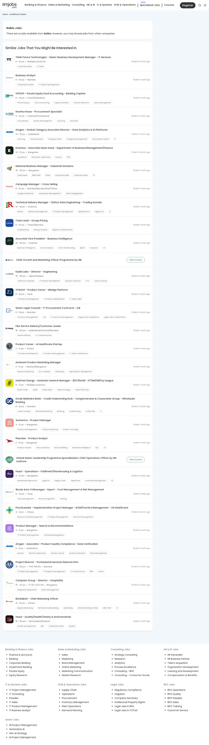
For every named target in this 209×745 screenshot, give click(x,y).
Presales (13, 698)
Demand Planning (72, 710)
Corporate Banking (19, 663)
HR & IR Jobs (171, 649)
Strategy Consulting (126, 654)
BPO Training (175, 706)
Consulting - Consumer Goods (132, 675)
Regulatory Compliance (128, 690)
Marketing (67, 658)
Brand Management (73, 663)
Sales (65, 654)
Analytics (120, 663)
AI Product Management (23, 725)
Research (120, 658)
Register (187, 5)
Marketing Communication (77, 671)
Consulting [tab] (78, 4)
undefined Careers (18, 14)
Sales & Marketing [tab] (59, 4)
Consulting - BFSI (124, 671)
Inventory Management (75, 702)
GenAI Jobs (12, 719)
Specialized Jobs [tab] (150, 5)
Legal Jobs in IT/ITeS (126, 710)
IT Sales (13, 702)
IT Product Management (23, 706)
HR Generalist (175, 654)
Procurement (69, 698)
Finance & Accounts (20, 654)
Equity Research (18, 675)
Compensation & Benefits (182, 675)
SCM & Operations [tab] (125, 4)
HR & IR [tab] (91, 4)
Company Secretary (126, 698)
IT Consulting (16, 694)
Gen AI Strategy (18, 733)
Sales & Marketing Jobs (72, 649)
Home (5, 14)
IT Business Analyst (19, 710)
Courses (169, 5)
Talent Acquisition (178, 663)
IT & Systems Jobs (16, 684)
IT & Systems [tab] (104, 4)
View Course (135, 259)
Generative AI (16, 729)
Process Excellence (125, 667)
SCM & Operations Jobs (72, 684)
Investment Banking (20, 667)
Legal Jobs (117, 684)
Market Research (71, 675)
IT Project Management (22, 690)
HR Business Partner (179, 658)
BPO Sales (173, 702)
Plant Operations (71, 706)
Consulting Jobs (120, 649)
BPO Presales (175, 698)
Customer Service (178, 710)
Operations (68, 694)
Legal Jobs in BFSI (124, 706)
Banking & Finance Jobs (19, 649)
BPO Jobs (169, 684)
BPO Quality (174, 694)
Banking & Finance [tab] (35, 4)
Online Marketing (71, 667)
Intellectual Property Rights (130, 702)
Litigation (120, 694)
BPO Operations (176, 690)
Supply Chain (69, 690)
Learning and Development (183, 671)
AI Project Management (22, 737)
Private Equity (16, 671)
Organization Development (183, 667)
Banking (13, 658)
